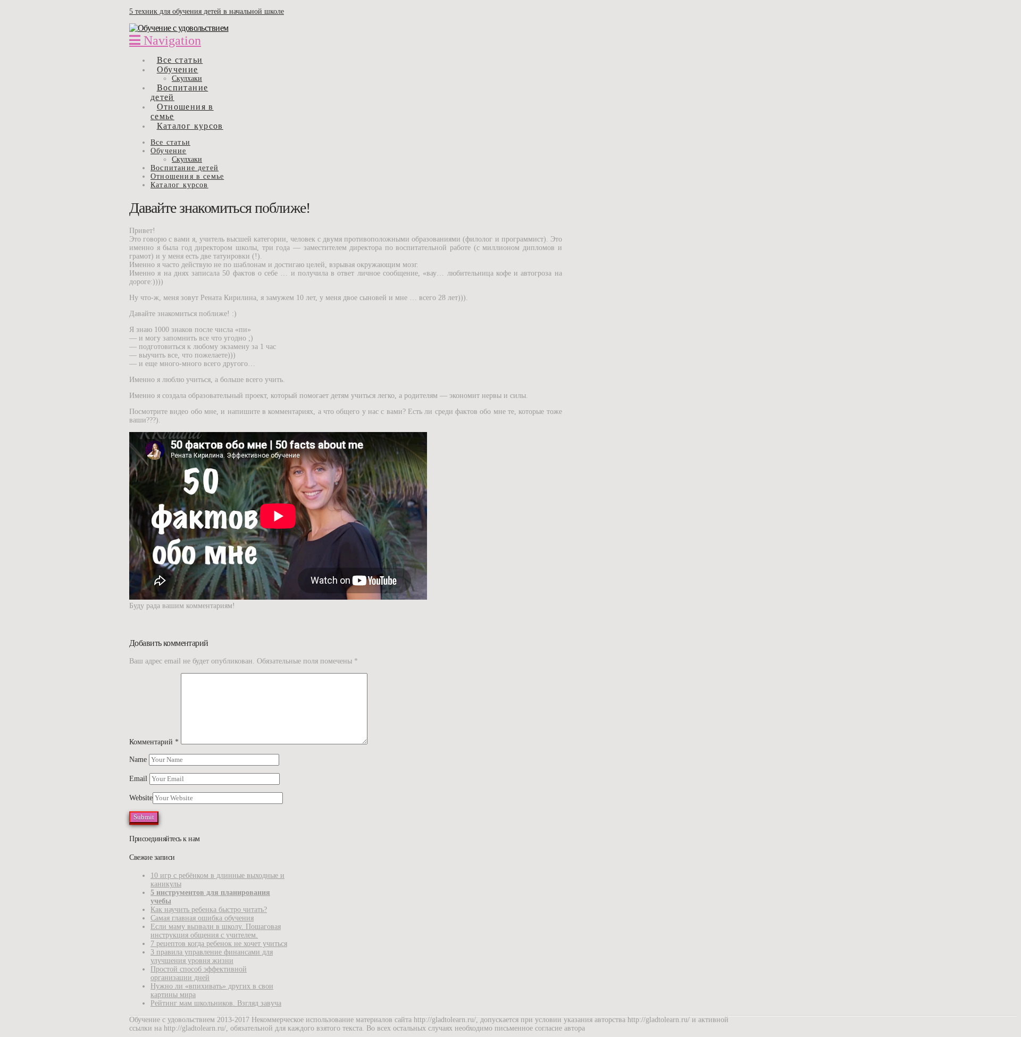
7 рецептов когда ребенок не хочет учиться (218, 944)
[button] (165, 40)
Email (139, 779)
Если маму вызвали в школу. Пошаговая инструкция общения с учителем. (215, 931)
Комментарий (154, 742)
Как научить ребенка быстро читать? (208, 910)
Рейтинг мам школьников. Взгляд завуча (215, 1003)
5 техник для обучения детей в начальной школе (206, 11)
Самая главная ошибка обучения (202, 918)
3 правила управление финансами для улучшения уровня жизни (211, 956)
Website (141, 798)
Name (139, 760)
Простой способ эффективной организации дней (198, 973)
